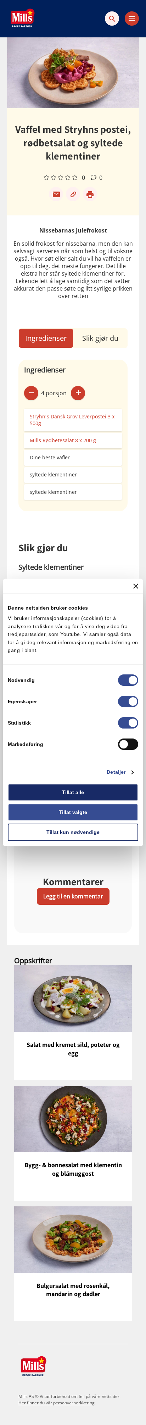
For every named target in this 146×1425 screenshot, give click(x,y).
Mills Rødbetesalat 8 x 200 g (63, 440)
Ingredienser (46, 338)
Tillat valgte (73, 812)
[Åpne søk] (112, 18)
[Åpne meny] (132, 18)
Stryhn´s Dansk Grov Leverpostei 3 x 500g (72, 420)
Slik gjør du (100, 338)
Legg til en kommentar (73, 896)
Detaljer (116, 772)
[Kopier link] (73, 194)
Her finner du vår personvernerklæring (56, 1403)
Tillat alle (73, 792)
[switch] (128, 702)
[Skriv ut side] (90, 194)
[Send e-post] (56, 194)
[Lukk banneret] (135, 586)
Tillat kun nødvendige (73, 832)
